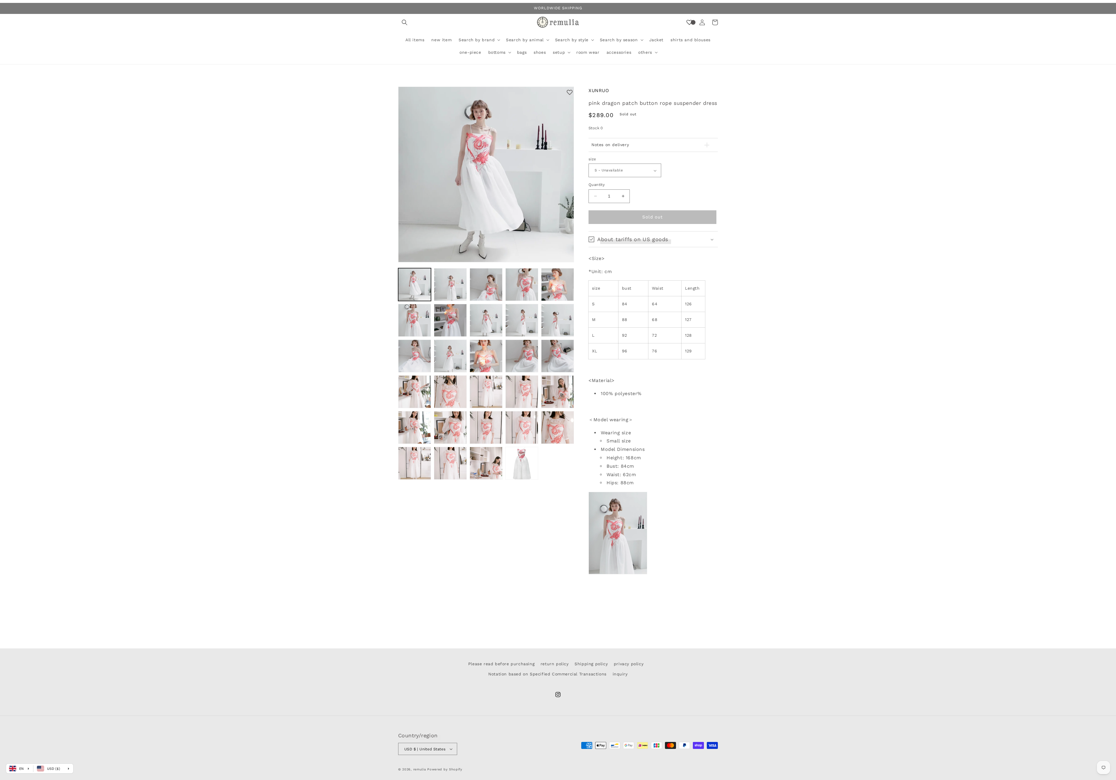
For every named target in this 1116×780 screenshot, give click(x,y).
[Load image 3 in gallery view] (486, 284)
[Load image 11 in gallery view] (414, 356)
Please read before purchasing (501, 663)
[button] (404, 22)
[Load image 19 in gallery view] (521, 391)
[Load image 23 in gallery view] (486, 427)
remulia (419, 769)
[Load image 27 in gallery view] (450, 463)
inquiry (620, 674)
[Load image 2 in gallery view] (450, 284)
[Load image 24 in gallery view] (521, 427)
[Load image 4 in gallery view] (521, 284)
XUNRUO (599, 90)
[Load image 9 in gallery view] (521, 320)
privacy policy (628, 663)
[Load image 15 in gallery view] (557, 356)
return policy (555, 663)
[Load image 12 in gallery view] (450, 356)
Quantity (597, 184)
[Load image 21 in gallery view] (414, 427)
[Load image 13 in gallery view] (486, 356)
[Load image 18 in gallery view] (486, 391)
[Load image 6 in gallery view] (414, 320)
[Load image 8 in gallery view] (486, 320)
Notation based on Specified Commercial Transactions (547, 674)
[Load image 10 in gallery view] (557, 320)
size (592, 159)
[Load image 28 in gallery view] (486, 463)
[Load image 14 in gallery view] (521, 356)
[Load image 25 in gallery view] (557, 427)
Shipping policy (591, 663)
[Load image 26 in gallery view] (414, 463)
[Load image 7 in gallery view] (450, 320)
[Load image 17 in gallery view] (450, 391)
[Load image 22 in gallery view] (450, 427)
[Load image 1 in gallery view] (414, 284)
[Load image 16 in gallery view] (414, 391)
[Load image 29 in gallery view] (521, 463)
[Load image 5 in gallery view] (557, 284)
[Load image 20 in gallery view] (557, 391)
